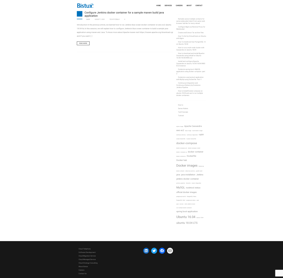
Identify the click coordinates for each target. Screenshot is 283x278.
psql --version (180, 204)
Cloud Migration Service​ (87, 256)
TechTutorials (114, 19)
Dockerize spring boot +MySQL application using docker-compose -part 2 (190, 71)
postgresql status (191, 200)
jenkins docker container (187, 179)
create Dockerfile (180, 139)
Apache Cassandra (193, 126)
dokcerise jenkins (190, 171)
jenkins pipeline (180, 183)
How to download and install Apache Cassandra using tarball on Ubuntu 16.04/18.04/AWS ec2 (190, 55)
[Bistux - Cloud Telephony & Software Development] (85, 5)
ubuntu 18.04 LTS (187, 222)
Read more (83, 43)
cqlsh (201, 134)
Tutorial (181, 115)
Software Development (87, 252)
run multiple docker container (184, 207)
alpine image (179, 126)
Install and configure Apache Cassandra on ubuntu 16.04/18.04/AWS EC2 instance (190, 63)
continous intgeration (192, 135)
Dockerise (201, 166)
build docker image (197, 130)
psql (198, 200)
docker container (195, 151)
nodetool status (193, 187)
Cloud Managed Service (87, 259)
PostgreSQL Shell (180, 200)
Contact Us (83, 273)
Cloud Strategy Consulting (88, 263)
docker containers (181, 156)
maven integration (196, 183)
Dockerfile (191, 156)
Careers (81, 270)
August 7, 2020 (99, 19)
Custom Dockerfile (191, 139)
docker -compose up (181, 152)
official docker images (186, 192)
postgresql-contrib (181, 196)
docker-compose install (194, 148)
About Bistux (83, 266)
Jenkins (199, 174)
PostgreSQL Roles (191, 196)
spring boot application (187, 211)
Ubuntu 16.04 (185, 217)
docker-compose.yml (181, 148)
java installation (188, 174)
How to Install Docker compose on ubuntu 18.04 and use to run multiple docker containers (189, 93)
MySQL (180, 187)
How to (180, 105)
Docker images (187, 165)
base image (188, 130)
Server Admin (183, 108)
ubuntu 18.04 (199, 217)
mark (88, 19)
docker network (180, 171)
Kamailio (188, 183)
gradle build (199, 171)
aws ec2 (180, 130)
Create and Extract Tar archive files (191, 32)
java (178, 174)
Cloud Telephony (85, 249)
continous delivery (181, 135)
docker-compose (186, 143)
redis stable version (190, 204)
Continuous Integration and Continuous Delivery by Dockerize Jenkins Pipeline (188, 85)
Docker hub (181, 160)
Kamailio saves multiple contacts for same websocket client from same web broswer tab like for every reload (190, 21)
